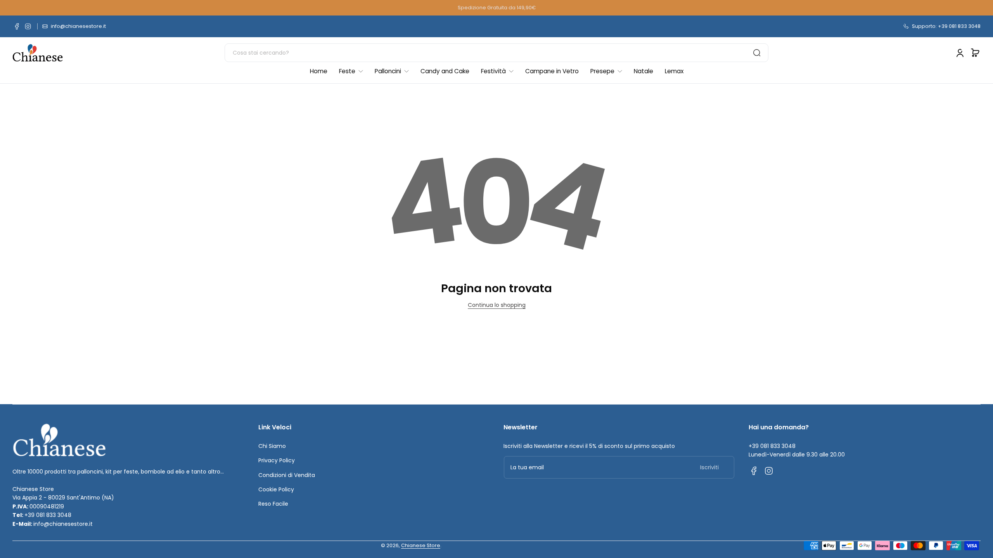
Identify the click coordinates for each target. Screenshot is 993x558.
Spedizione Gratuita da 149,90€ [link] (497, 7)
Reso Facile (273, 504)
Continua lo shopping (497, 305)
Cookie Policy (276, 489)
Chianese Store (420, 545)
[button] (975, 52)
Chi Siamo (272, 446)
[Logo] (37, 53)
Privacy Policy (276, 460)
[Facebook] (17, 26)
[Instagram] (28, 26)
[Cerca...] (757, 52)
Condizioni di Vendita (286, 475)
